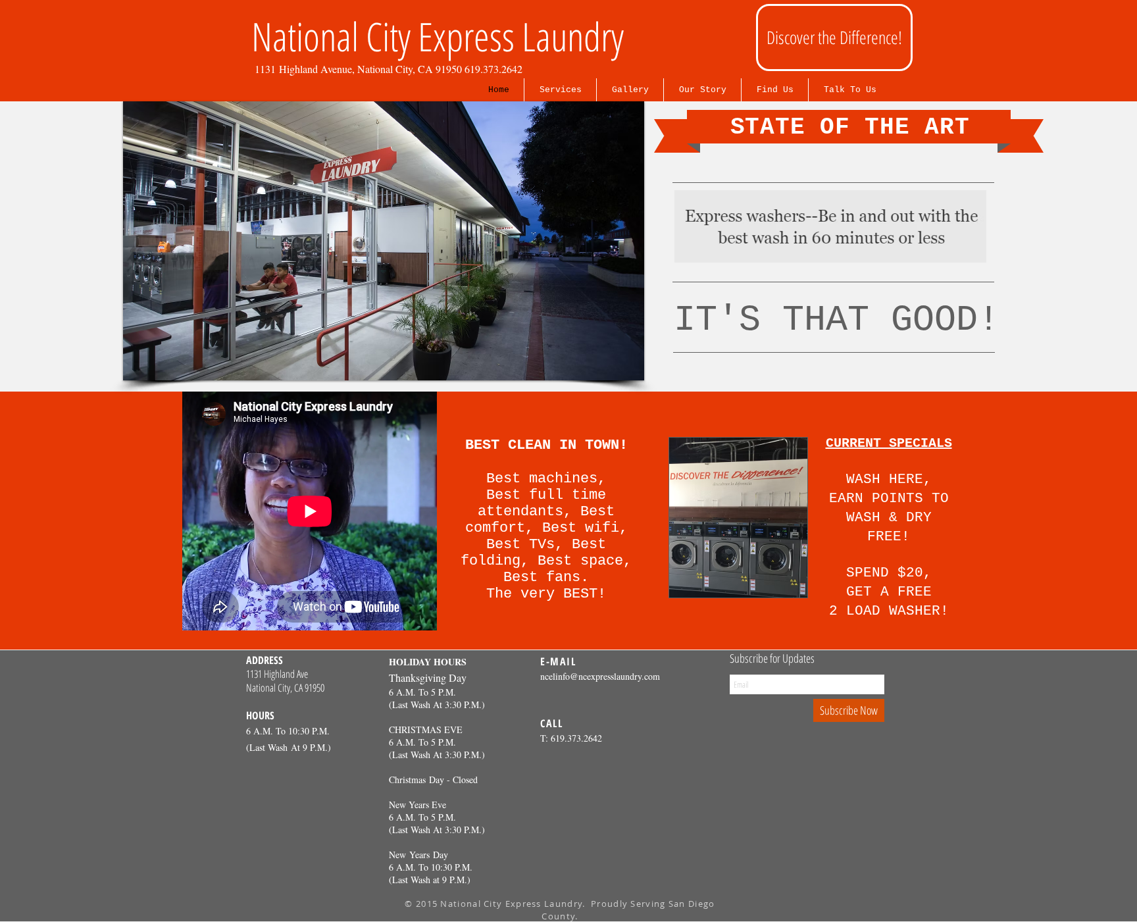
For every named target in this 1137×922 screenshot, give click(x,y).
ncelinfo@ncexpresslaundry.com (600, 676)
